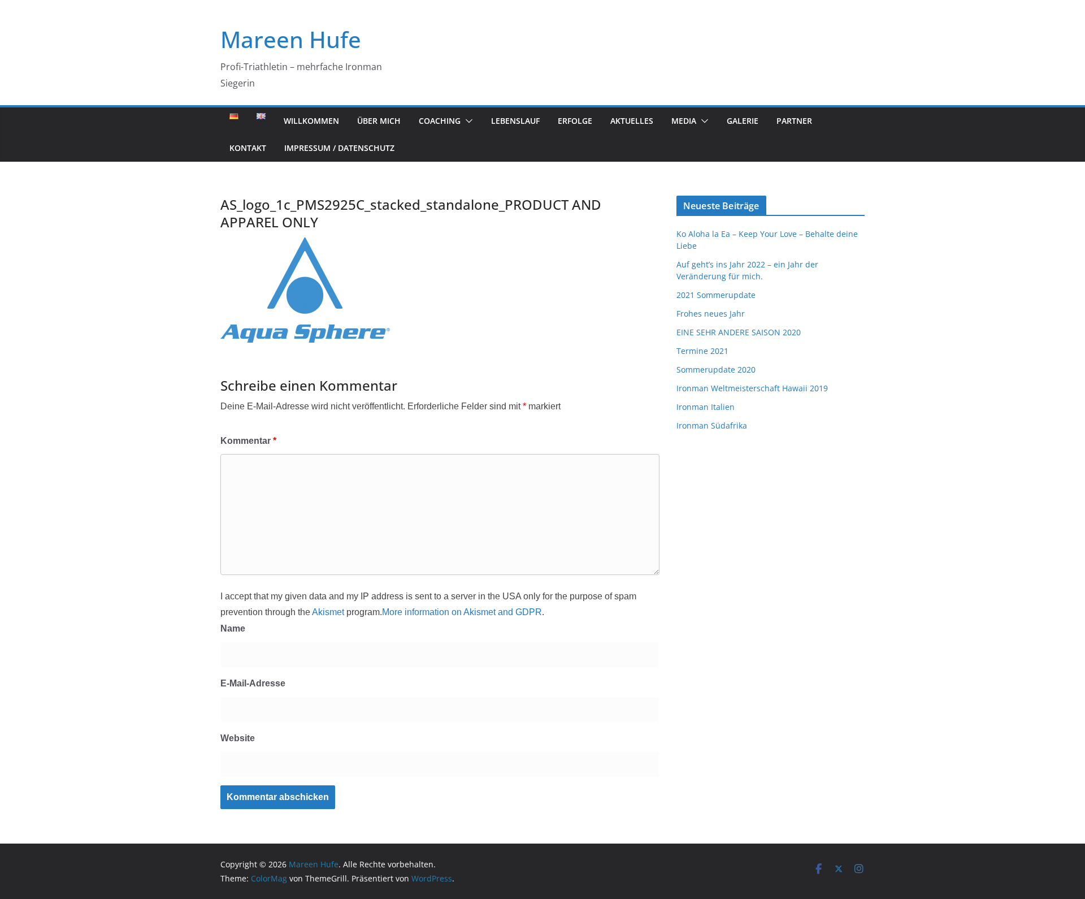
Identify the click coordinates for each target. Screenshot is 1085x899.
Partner (794, 120)
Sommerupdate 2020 (716, 369)
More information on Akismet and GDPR (462, 612)
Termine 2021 (702, 350)
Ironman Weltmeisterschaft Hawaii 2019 (752, 388)
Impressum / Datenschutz (339, 147)
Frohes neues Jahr (710, 313)
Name (232, 628)
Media (683, 120)
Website (237, 738)
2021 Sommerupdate (716, 294)
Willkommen (311, 120)
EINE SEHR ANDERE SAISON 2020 (738, 332)
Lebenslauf (515, 120)
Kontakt (247, 147)
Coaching (440, 120)
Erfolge (575, 120)
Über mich (379, 120)
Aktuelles (631, 120)
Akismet (328, 612)
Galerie (742, 120)
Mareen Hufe (290, 39)
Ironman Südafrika (711, 425)
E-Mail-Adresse (252, 683)
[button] (467, 121)
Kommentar (248, 441)
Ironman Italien (705, 406)
